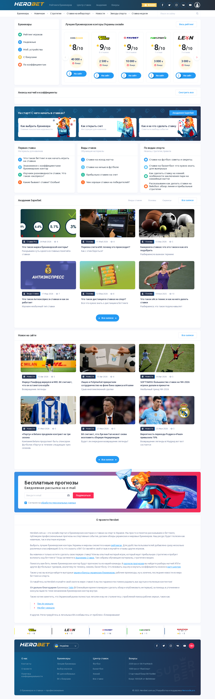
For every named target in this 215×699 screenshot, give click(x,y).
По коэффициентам (34, 64)
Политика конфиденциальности (32, 675)
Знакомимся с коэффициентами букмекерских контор (42, 167)
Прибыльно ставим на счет (102, 174)
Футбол (96, 664)
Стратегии (55, 13)
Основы (152, 200)
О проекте (26, 669)
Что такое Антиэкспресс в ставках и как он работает (45, 301)
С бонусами (30, 57)
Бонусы (115, 5)
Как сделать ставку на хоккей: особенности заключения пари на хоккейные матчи (169, 176)
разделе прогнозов (134, 563)
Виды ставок (135, 200)
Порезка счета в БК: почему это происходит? (105, 247)
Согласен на (34, 503)
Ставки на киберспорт (78, 13)
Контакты (26, 664)
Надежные (29, 41)
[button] (65, 57)
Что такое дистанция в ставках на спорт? (103, 299)
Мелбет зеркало (46, 608)
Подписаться (83, 495)
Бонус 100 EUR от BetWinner (142, 679)
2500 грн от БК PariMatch (141, 664)
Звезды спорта (118, 13)
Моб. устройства (33, 49)
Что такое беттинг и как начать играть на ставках (46, 159)
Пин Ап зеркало (45, 603)
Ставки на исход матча (99, 159)
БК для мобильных (66, 674)
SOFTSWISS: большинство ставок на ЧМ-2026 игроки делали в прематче (165, 384)
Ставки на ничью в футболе (102, 167)
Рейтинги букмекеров (60, 5)
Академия (101, 5)
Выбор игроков (64, 669)
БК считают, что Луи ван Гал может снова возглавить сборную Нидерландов (104, 436)
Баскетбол (98, 669)
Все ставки (98, 679)
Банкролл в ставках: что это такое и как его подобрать (164, 249)
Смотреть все (186, 92)
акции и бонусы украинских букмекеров (94, 572)
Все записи (188, 200)
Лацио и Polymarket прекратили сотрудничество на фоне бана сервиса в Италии (107, 384)
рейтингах (116, 545)
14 (131, 52)
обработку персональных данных (58, 503)
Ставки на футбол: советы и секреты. (171, 159)
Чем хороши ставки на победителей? (108, 182)
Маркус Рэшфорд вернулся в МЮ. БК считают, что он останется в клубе (47, 384)
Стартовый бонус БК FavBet (142, 674)
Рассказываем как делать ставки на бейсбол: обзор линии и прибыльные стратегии (170, 186)
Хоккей (96, 674)
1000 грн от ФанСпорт (139, 669)
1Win (71, 587)
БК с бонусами (64, 679)
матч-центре (174, 567)
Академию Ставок (84, 557)
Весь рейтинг (186, 24)
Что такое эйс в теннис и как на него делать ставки (164, 301)
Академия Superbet (183, 113)
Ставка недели (140, 13)
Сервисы (166, 200)
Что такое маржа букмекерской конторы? (45, 247)
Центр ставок (84, 5)
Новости (100, 13)
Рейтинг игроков (32, 34)
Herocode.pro (188, 690)
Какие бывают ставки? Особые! (41, 182)
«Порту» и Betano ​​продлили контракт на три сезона (46, 436)
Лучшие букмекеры (66, 664)
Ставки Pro (32, 242)
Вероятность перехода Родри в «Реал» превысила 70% (161, 436)
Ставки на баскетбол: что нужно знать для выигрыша (172, 167)
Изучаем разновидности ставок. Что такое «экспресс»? (44, 174)
